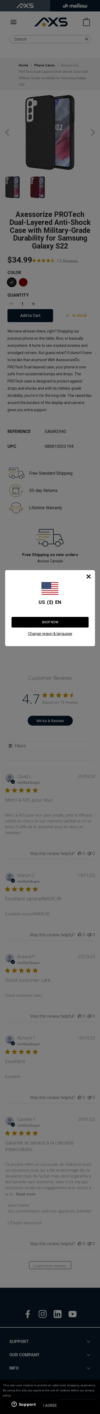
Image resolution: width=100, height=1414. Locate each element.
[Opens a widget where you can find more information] (23, 1404)
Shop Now (50, 622)
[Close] (88, 576)
